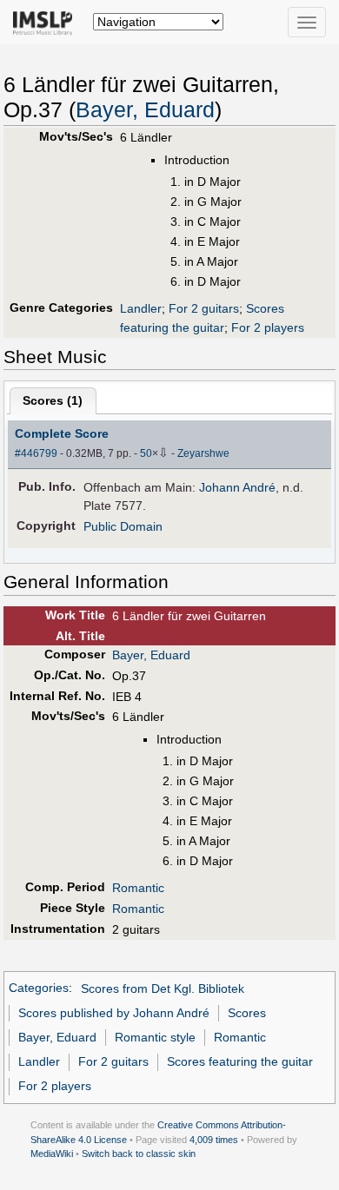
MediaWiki (51, 1153)
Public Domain (123, 526)
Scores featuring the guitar (240, 1061)
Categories (39, 988)
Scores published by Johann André (113, 1013)
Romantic (138, 888)
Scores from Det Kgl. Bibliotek (162, 988)
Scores (247, 1013)
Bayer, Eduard (145, 110)
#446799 (36, 453)
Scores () (53, 400)
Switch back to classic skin (139, 1153)
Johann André (237, 487)
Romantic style (155, 1037)
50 (146, 453)
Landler (141, 308)
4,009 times (213, 1139)
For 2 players (267, 327)
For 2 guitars (204, 308)
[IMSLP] (46, 21)
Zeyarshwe (203, 453)
